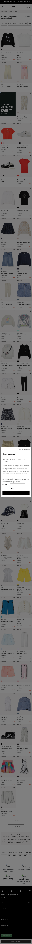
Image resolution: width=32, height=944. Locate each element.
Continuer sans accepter (24, 449)
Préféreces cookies (16, 488)
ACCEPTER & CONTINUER (16, 493)
